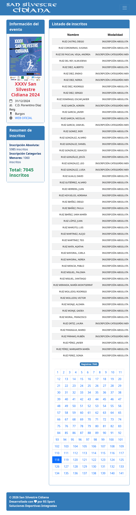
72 (104, 419)
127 (66, 466)
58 (66, 413)
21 (58, 386)
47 (119, 399)
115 (103, 453)
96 (80, 440)
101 (120, 440)
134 (57, 473)
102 (57, 446)
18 (104, 379)
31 (66, 392)
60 (81, 413)
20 (119, 379)
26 (96, 386)
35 (96, 392)
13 (66, 379)
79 (89, 426)
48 (58, 406)
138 (93, 473)
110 (57, 453)
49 (66, 406)
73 (112, 419)
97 (87, 440)
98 (95, 440)
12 (58, 379)
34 (89, 392)
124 (112, 460)
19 (112, 379)
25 (89, 386)
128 (75, 466)
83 (119, 426)
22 (66, 386)
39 (58, 399)
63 (104, 413)
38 (119, 392)
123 (103, 460)
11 (120, 372)
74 (119, 419)
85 (66, 433)
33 (81, 392)
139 (103, 473)
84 (58, 433)
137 (84, 473)
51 (81, 406)
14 (74, 379)
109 (121, 446)
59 (74, 413)
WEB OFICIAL (23, 118)
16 (89, 379)
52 (89, 406)
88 (89, 433)
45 (104, 399)
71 (96, 419)
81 (104, 426)
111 (66, 453)
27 (104, 386)
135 (66, 473)
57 (58, 413)
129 (84, 466)
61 (89, 413)
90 (104, 433)
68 (74, 419)
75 (58, 426)
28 (112, 386)
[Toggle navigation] (125, 7)
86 (74, 433)
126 (57, 466)
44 (96, 399)
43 (89, 399)
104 (75, 446)
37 (112, 392)
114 (93, 453)
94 (64, 440)
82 (112, 426)
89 (96, 433)
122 (93, 460)
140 (112, 473)
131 (103, 466)
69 (81, 419)
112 (75, 453)
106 (93, 446)
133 (121, 466)
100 (111, 440)
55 (112, 406)
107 (103, 446)
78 (81, 426)
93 (57, 440)
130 (93, 466)
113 (84, 453)
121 (84, 460)
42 (81, 399)
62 (96, 413)
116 (112, 453)
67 (66, 419)
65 (119, 413)
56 (119, 406)
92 (119, 433)
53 (96, 406)
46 (112, 399)
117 (121, 453)
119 (66, 460)
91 (112, 433)
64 (112, 413)
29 (119, 386)
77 (74, 426)
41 (74, 399)
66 (58, 419)
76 (66, 426)
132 (112, 466)
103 (66, 446)
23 (74, 386)
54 (104, 406)
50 (74, 406)
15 (81, 379)
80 (96, 426)
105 (84, 446)
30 (58, 392)
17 (96, 379)
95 (72, 440)
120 (75, 460)
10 (112, 372)
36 (104, 392)
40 (66, 399)
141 (121, 473)
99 (102, 440)
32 (74, 392)
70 (89, 419)
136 (75, 473)
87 (81, 433)
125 (121, 460)
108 (112, 446)
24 (81, 386)
